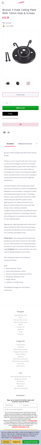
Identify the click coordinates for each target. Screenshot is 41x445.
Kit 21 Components (20, 322)
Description (10, 144)
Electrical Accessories (20, 359)
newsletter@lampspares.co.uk (20, 427)
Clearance (20, 364)
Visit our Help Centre (20, 320)
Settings (6, 442)
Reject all (16, 442)
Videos (20, 325)
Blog (20, 332)
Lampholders (20, 345)
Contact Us (20, 327)
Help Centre (20, 366)
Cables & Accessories (21, 349)
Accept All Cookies (31, 442)
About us (20, 329)
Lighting (20, 356)
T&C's (20, 317)
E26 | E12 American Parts (20, 361)
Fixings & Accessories (20, 352)
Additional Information (25, 144)
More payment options (10, 118)
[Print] (9, 132)
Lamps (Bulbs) (20, 354)
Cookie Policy (17, 438)
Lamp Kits (20, 347)
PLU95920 (10, 249)
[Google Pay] (10, 114)
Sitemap (20, 334)
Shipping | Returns (20, 315)
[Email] (4, 132)
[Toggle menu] (2, 2)
